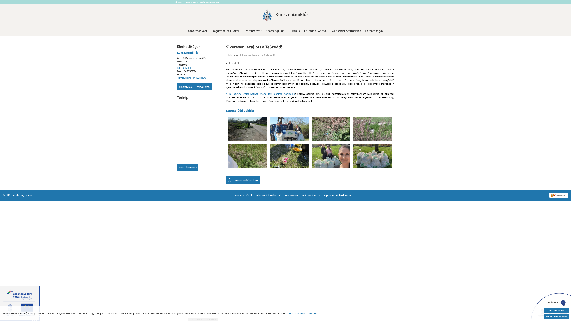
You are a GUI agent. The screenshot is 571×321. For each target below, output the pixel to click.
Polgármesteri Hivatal (225, 31)
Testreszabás (556, 310)
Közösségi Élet (275, 31)
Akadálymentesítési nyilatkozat (335, 195)
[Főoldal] (267, 15)
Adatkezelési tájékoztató (268, 195)
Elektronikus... (186, 86)
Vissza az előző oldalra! (245, 180)
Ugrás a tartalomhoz (209, 2)
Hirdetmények (253, 31)
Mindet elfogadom (556, 316)
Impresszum (291, 195)
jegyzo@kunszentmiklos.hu (191, 77)
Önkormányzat (197, 31)
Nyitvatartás (204, 86)
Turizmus (294, 31)
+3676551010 (184, 68)
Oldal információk (243, 195)
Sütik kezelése (308, 195)
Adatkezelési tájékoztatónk (301, 313)
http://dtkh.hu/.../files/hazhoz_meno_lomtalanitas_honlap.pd (260, 93)
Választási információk (346, 31)
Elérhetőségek (374, 31)
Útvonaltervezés (188, 167)
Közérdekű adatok (315, 31)
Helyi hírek (233, 55)
